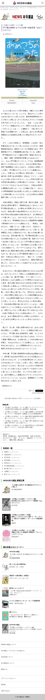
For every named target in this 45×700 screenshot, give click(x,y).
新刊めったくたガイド (16, 588)
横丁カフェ (13, 612)
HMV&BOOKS (11, 103)
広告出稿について (7, 657)
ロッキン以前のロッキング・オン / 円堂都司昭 (24, 601)
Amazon (11, 100)
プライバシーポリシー (8, 678)
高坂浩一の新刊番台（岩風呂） (19, 575)
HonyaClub (33, 100)
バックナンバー (28, 398)
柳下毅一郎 (8, 468)
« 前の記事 (7, 398)
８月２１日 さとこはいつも (18, 578)
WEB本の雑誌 (4, 7)
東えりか (7, 474)
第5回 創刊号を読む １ (17, 603)
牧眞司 (6, 452)
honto (33, 103)
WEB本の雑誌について (8, 644)
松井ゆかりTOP (17, 398)
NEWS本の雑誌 (14, 7)
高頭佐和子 (8, 454)
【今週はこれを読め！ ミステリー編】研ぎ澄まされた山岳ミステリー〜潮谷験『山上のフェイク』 (27, 500)
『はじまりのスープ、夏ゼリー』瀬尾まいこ (24, 615)
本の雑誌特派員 (9, 466)
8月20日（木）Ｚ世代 (16, 567)
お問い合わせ (5, 691)
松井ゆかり (23, 7)
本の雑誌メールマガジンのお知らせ (12, 650)
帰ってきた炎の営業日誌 (17, 564)
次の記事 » (37, 398)
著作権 (3, 684)
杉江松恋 (7, 457)
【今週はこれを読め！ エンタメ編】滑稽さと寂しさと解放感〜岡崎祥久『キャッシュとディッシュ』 (27, 532)
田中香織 (7, 460)
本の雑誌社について (7, 663)
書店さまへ (4, 669)
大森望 (6, 471)
